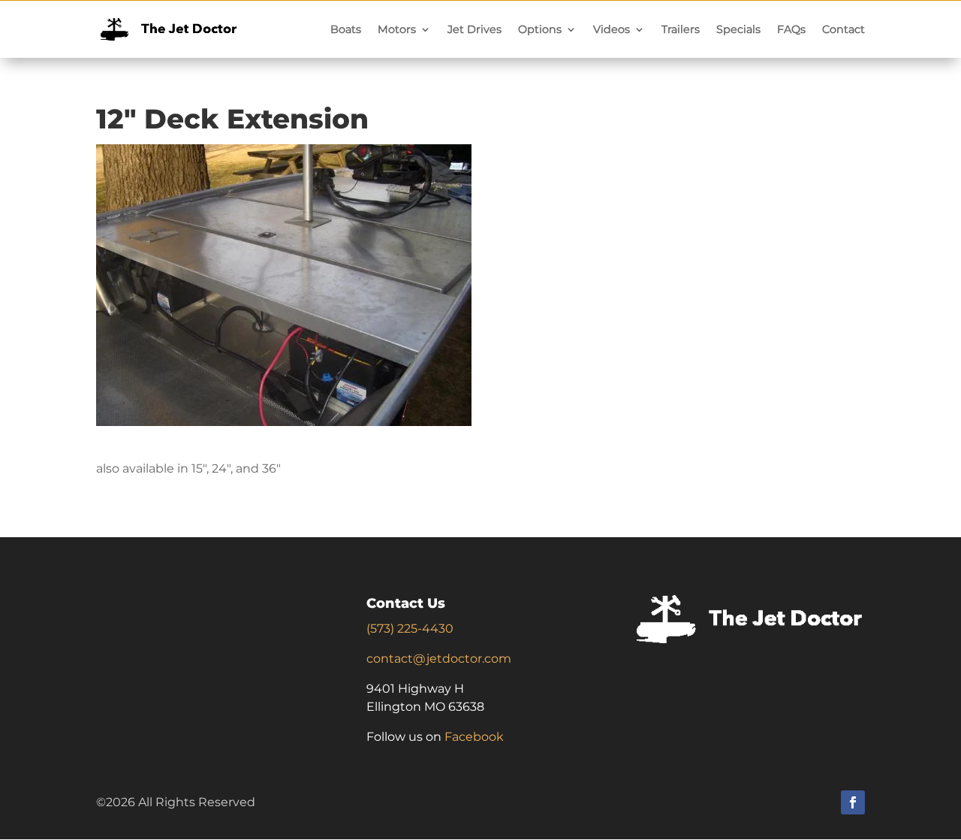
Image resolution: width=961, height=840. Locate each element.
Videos (611, 29)
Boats (345, 29)
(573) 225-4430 (409, 628)
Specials (738, 29)
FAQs (791, 29)
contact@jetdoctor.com (438, 658)
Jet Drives (474, 29)
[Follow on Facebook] (853, 802)
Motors (397, 29)
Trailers (680, 29)
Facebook (474, 737)
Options (540, 29)
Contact (843, 29)
